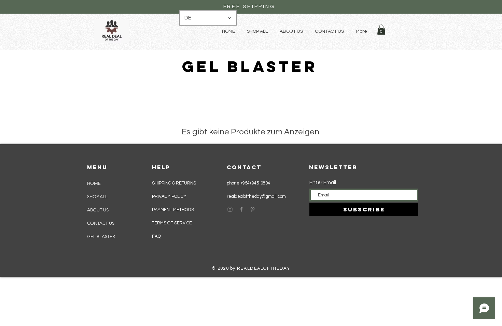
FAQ (156, 236)
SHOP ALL (97, 196)
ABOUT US (98, 209)
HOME (94, 183)
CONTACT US (100, 223)
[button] (381, 30)
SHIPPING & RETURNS (174, 183)
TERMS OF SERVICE (172, 223)
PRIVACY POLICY (169, 196)
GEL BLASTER (101, 236)
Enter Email (322, 182)
